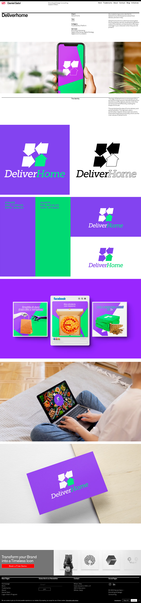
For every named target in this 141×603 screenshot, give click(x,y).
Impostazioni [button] (117, 600)
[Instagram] (110, 584)
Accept (134, 600)
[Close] (139, 600)
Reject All (126, 600)
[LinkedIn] (114, 584)
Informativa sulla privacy (72, 600)
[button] (135, 2)
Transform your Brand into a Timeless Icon (19, 559)
